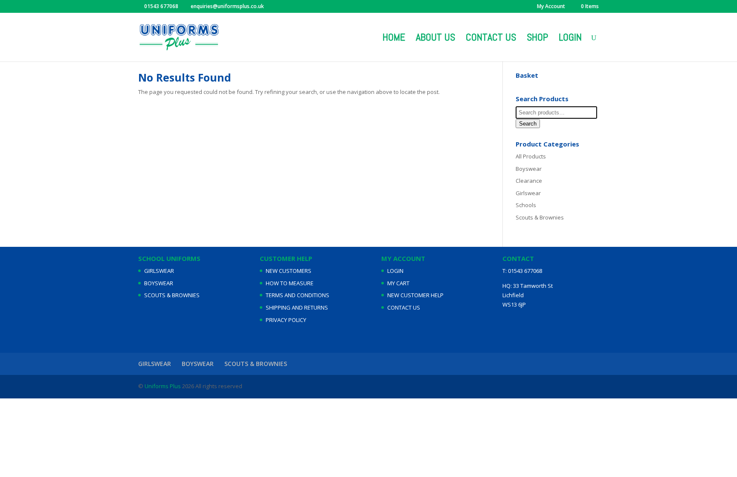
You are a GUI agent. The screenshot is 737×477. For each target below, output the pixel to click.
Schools (526, 205)
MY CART (398, 283)
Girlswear (528, 193)
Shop (537, 39)
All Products (531, 156)
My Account (551, 7)
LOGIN (395, 271)
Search (528, 123)
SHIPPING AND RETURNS (297, 307)
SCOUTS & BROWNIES (172, 295)
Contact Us (491, 39)
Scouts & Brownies (540, 217)
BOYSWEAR (158, 283)
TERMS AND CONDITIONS (297, 295)
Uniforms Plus (162, 386)
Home (394, 39)
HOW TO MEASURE (289, 283)
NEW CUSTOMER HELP (415, 295)
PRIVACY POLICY (286, 320)
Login (570, 39)
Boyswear (529, 169)
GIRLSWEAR (159, 271)
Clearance (529, 180)
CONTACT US (403, 307)
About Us (435, 39)
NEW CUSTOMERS (288, 271)
